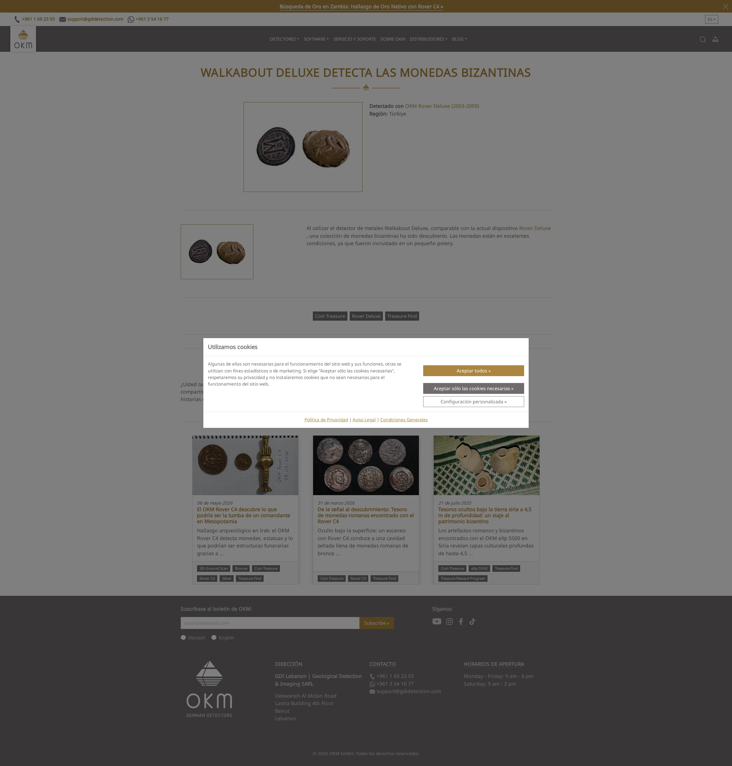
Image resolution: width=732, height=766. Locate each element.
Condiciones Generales (404, 420)
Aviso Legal (364, 420)
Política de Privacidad (326, 420)
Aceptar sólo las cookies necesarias (472, 388)
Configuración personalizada (472, 401)
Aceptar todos (472, 371)
